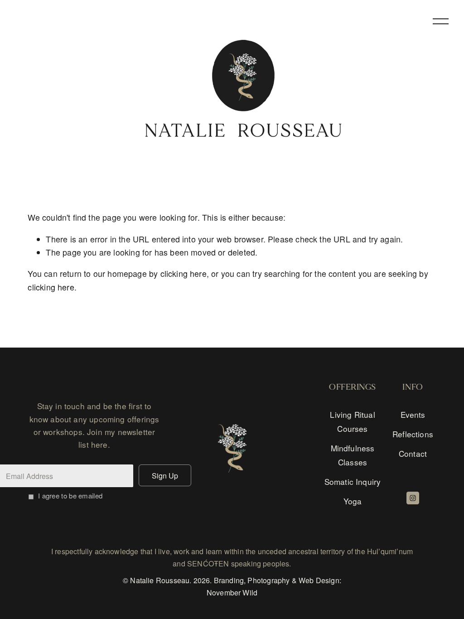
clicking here (183, 273)
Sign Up (165, 475)
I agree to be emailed (70, 495)
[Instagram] (412, 498)
